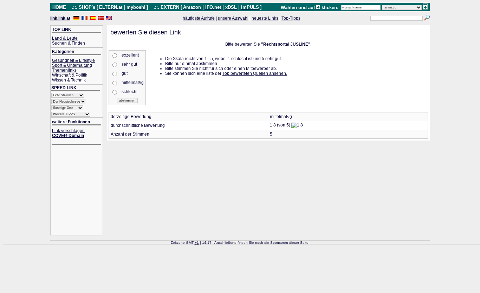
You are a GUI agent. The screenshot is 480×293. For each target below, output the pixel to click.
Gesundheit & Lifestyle (73, 60)
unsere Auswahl (233, 18)
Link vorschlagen (68, 130)
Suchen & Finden (68, 43)
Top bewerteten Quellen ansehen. (254, 73)
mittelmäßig (133, 82)
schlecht (129, 91)
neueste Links (265, 18)
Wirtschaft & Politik (69, 75)
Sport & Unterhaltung (72, 65)
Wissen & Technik (69, 80)
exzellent (130, 55)
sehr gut (129, 64)
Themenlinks (64, 70)
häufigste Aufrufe (199, 18)
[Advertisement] (80, 191)
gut (125, 73)
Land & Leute (65, 38)
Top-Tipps (290, 18)
